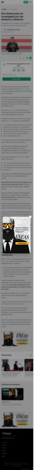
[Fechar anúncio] (30, 217)
